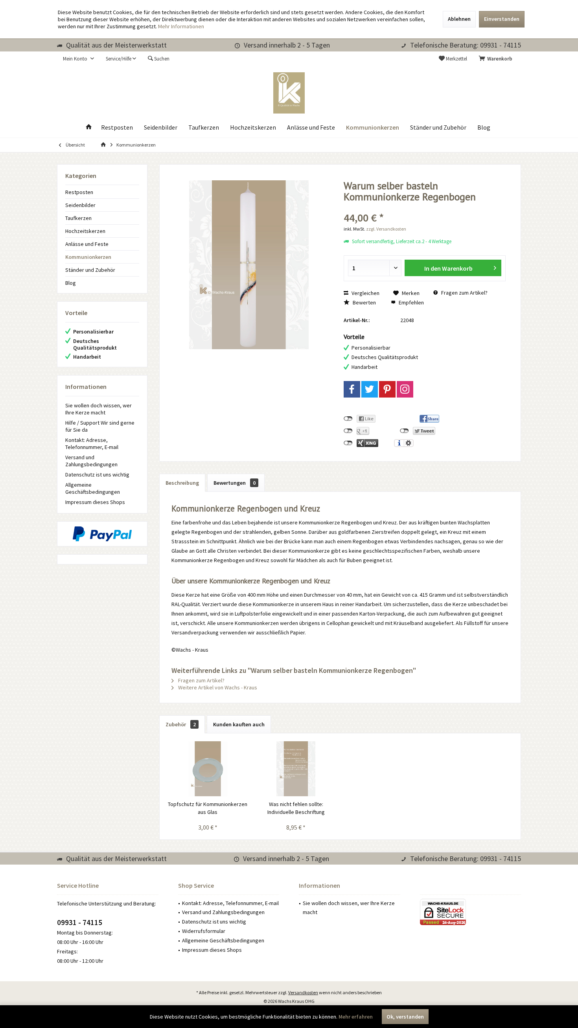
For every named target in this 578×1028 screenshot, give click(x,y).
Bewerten (364, 302)
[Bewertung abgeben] (425, 207)
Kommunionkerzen (88, 256)
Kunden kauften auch (239, 724)
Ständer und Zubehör (90, 269)
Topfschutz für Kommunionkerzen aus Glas (207, 808)
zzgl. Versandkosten (386, 229)
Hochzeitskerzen (85, 231)
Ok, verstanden (405, 1016)
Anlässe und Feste (87, 243)
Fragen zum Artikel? (464, 292)
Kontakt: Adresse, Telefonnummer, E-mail (91, 443)
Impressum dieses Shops (95, 502)
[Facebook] (352, 389)
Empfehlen (411, 302)
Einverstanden (501, 18)
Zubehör (181, 724)
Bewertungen (235, 482)
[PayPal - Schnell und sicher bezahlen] (102, 533)
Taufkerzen (78, 218)
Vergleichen (364, 293)
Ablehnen (459, 18)
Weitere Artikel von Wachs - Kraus (217, 687)
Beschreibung (182, 482)
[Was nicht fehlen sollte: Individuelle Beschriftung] (296, 768)
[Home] (89, 127)
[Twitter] (369, 389)
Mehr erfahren (356, 1016)
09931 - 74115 (79, 922)
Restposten (79, 192)
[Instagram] (405, 389)
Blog (70, 282)
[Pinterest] (387, 389)
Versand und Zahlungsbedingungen (91, 461)
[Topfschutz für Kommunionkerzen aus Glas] (208, 768)
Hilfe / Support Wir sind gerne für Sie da (99, 426)
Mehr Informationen (181, 26)
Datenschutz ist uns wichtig (97, 474)
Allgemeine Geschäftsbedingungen (92, 488)
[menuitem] (497, 58)
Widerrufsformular (203, 931)
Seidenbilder (80, 205)
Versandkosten (303, 992)
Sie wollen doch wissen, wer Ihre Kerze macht (98, 409)
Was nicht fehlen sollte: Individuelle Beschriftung (296, 808)
